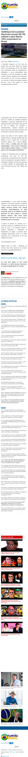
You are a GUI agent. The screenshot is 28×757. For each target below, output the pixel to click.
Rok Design (12, 752)
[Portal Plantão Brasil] (9, 6)
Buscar (16, 20)
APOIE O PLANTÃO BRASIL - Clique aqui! (13, 258)
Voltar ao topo (5, 756)
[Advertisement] (14, 13)
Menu (5, 24)
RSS (12, 17)
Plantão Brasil (15, 61)
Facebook (10, 17)
